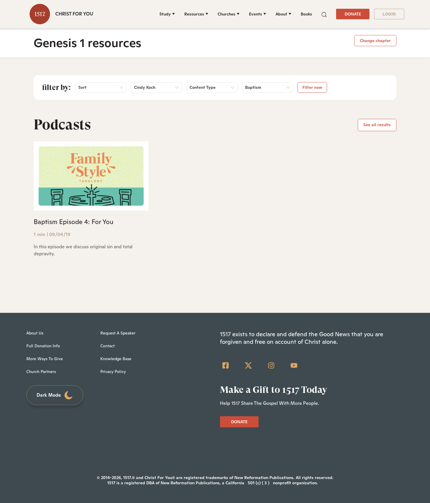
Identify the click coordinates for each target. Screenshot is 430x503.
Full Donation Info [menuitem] (43, 345)
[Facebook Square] (225, 365)
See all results (377, 124)
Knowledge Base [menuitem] (115, 358)
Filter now (312, 87)
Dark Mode (49, 395)
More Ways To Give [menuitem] (44, 358)
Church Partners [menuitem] (41, 371)
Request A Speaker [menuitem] (117, 333)
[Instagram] (271, 365)
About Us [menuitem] (34, 333)
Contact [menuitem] (107, 345)
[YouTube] (294, 365)
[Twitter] (248, 365)
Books (306, 14)
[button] (324, 14)
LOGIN (389, 14)
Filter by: (56, 87)
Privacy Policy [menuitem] (113, 371)
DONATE (353, 14)
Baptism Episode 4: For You (73, 222)
